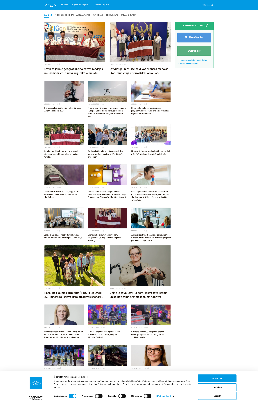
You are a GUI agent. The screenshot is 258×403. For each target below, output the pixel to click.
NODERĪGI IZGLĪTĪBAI (64, 15)
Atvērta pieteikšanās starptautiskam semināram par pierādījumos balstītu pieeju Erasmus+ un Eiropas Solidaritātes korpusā (107, 194)
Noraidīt (217, 396)
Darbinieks (194, 50)
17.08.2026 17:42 (49, 147)
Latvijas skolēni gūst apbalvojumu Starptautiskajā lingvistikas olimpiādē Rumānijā (104, 238)
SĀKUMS (48, 15)
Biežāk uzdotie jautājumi (189, 63)
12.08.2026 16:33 (49, 187)
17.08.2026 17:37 (136, 147)
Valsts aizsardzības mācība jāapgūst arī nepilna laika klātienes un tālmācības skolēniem (61, 194)
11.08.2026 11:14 (136, 187)
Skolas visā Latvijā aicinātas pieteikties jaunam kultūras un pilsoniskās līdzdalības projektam (106, 154)
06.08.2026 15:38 (93, 231)
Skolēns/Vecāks (194, 37)
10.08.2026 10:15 (49, 288)
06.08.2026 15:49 (49, 231)
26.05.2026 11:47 (49, 328)
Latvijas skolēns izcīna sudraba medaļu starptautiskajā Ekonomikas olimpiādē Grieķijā (61, 154)
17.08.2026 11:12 (93, 147)
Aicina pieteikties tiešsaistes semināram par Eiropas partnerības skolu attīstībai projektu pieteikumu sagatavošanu (151, 238)
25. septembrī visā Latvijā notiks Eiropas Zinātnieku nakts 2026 (62, 109)
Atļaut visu (217, 378)
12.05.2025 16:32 (136, 368)
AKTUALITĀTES (83, 15)
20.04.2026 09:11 (93, 328)
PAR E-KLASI (97, 15)
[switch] (99, 396)
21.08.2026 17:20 (115, 64)
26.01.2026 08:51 (93, 368)
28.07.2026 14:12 (115, 288)
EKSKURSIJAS (112, 15)
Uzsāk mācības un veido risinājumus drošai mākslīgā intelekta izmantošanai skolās (150, 152)
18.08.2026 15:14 (136, 104)
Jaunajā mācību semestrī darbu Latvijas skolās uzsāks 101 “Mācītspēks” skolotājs (63, 236)
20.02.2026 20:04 (49, 368)
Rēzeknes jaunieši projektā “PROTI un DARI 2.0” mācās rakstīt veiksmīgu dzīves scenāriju (73, 294)
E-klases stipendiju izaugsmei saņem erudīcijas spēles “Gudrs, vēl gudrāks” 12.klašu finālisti (104, 334)
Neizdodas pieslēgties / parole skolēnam (194, 60)
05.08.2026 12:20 (136, 231)
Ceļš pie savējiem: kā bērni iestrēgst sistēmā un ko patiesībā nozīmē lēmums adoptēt (138, 294)
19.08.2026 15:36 (93, 104)
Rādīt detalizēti (163, 396)
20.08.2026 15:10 (49, 104)
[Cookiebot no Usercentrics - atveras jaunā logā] (35, 398)
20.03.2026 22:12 (136, 328)
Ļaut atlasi (217, 387)
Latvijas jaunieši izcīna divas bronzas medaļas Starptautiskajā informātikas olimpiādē (139, 71)
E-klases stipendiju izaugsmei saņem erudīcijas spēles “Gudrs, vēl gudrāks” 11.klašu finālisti (148, 334)
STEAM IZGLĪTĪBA (128, 15)
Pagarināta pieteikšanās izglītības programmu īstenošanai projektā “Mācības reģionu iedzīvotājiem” (150, 111)
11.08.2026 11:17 (93, 187)
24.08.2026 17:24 (49, 64)
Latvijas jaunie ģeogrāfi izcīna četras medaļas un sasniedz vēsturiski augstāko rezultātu (73, 71)
